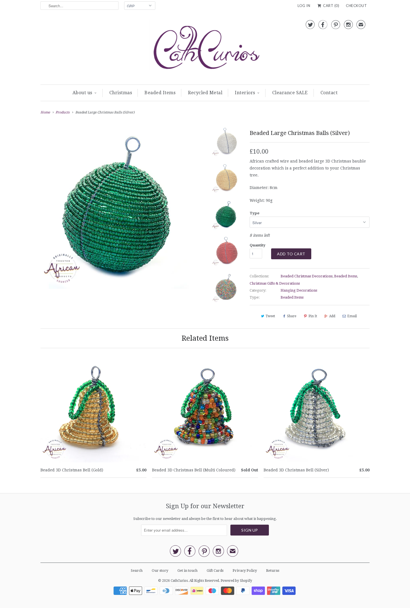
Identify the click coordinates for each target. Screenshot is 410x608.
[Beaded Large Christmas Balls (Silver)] (121, 207)
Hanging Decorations (299, 290)
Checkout (356, 5)
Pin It (312, 316)
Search (137, 570)
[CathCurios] (205, 49)
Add (332, 316)
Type (254, 213)
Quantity (258, 245)
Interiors (245, 92)
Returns (272, 570)
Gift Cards (215, 570)
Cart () (330, 5)
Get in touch (187, 570)
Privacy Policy (245, 570)
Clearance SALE (290, 92)
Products (62, 112)
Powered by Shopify (236, 581)
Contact (329, 92)
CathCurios (179, 581)
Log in (304, 5)
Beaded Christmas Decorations (306, 276)
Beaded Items (159, 92)
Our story (160, 570)
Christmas (120, 92)
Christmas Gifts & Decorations (275, 283)
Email (352, 316)
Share (291, 316)
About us (82, 92)
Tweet (270, 316)
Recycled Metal (205, 92)
